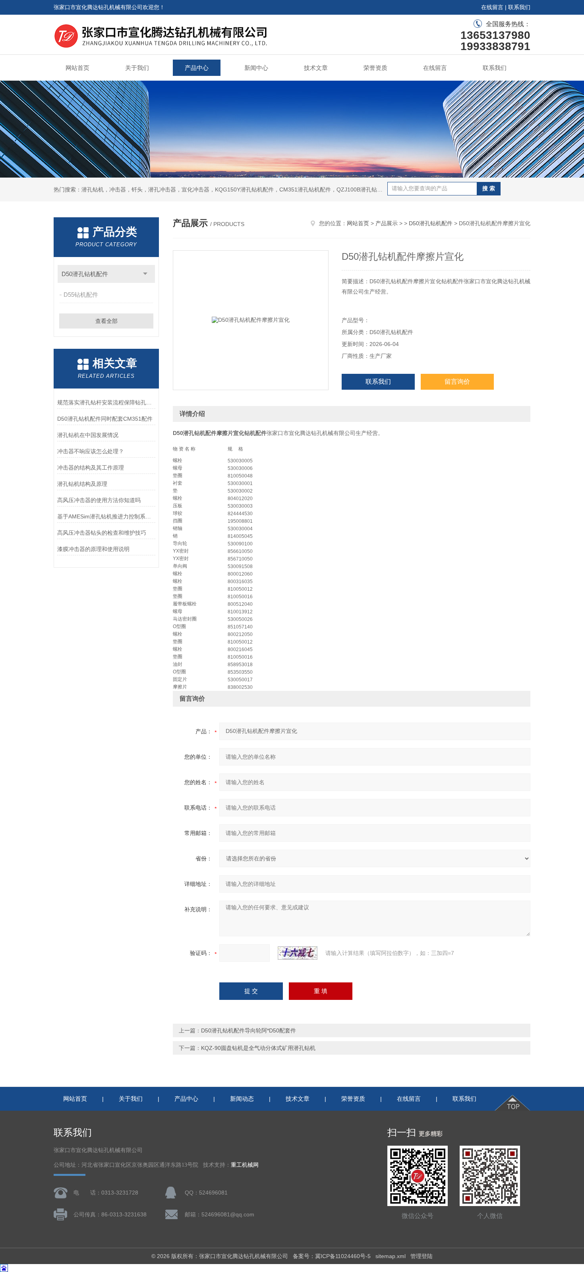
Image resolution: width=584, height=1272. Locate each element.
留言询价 (457, 381)
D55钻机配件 (81, 294)
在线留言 (492, 7)
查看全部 (106, 321)
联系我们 (519, 7)
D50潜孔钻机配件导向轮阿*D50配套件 (248, 1030)
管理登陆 (421, 1256)
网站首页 (77, 67)
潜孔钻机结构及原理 (82, 484)
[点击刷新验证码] (297, 953)
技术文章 (316, 67)
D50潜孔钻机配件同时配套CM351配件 (105, 419)
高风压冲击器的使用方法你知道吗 (99, 500)
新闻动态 (242, 1098)
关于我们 (137, 67)
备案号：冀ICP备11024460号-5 (332, 1256)
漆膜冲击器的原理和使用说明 (93, 549)
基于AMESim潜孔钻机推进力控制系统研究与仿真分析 (106, 516)
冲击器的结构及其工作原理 (90, 467)
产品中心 (197, 67)
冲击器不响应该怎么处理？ (90, 451)
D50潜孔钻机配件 (85, 274)
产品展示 (386, 223)
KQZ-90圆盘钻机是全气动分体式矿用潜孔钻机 (258, 1048)
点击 (145, 274)
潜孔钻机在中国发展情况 (87, 435)
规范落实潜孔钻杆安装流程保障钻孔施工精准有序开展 (106, 402)
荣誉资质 (375, 67)
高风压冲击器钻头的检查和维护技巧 (101, 533)
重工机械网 (245, 1165)
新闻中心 (256, 67)
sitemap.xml (390, 1256)
